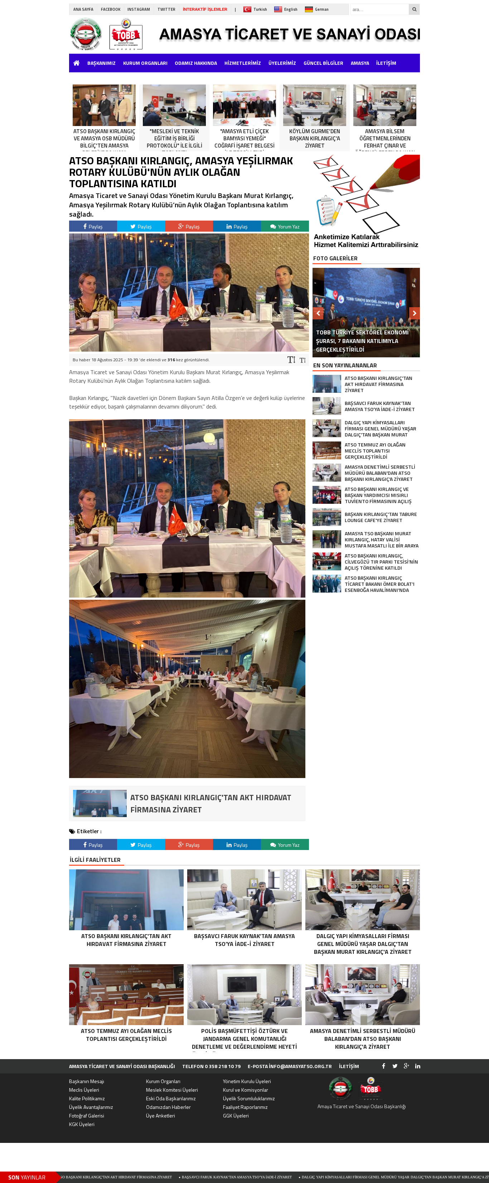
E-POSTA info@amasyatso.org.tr (290, 1066)
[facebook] (383, 1066)
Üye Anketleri (160, 1115)
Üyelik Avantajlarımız (91, 1107)
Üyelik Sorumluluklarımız (249, 1098)
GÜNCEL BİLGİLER (323, 63)
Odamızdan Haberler (168, 1107)
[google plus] (406, 1066)
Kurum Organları (163, 1081)
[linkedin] (417, 1066)
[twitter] (395, 1066)
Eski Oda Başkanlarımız (171, 1098)
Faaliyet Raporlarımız (245, 1107)
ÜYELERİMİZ (282, 63)
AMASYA (360, 63)
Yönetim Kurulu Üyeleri (247, 1081)
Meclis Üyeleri (84, 1089)
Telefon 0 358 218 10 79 (211, 1066)
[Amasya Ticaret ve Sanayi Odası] (114, 34)
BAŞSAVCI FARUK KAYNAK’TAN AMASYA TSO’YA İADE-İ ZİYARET (173, 1177)
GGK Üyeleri (236, 1115)
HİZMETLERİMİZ (242, 63)
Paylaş (95, 226)
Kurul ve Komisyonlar (245, 1089)
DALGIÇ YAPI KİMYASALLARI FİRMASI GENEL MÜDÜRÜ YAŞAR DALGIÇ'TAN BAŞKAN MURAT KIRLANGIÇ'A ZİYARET (337, 1177)
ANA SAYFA (83, 9)
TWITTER (166, 9)
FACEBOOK (110, 9)
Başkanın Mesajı (86, 1081)
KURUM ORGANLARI (145, 63)
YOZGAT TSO (85, 76)
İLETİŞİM (386, 63)
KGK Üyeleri (82, 1124)
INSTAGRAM (138, 9)
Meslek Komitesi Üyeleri (172, 1089)
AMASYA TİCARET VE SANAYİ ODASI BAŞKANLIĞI (122, 1066)
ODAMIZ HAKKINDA (196, 63)
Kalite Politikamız (87, 1098)
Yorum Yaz (288, 226)
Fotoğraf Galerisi (86, 1115)
